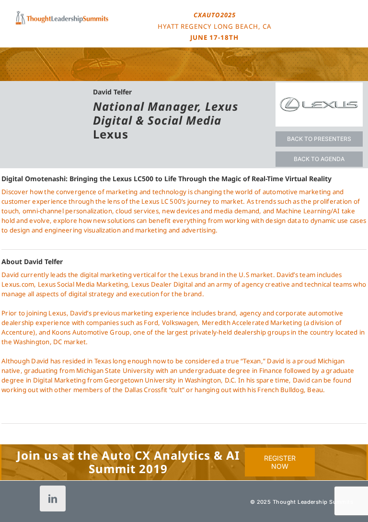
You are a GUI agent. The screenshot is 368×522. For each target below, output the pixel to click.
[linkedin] (53, 498)
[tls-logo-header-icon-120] (62, 14)
